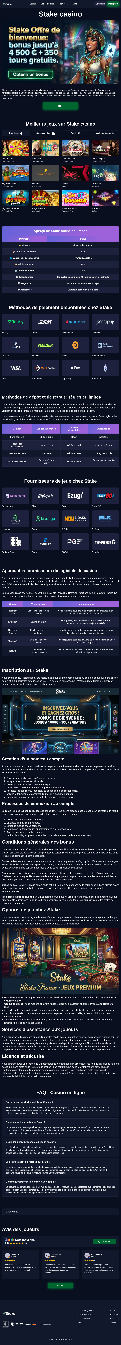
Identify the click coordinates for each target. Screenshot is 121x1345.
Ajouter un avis (104, 1242)
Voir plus (60, 1285)
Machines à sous (103, 133)
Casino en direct (43, 133)
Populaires (14, 133)
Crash (73, 133)
